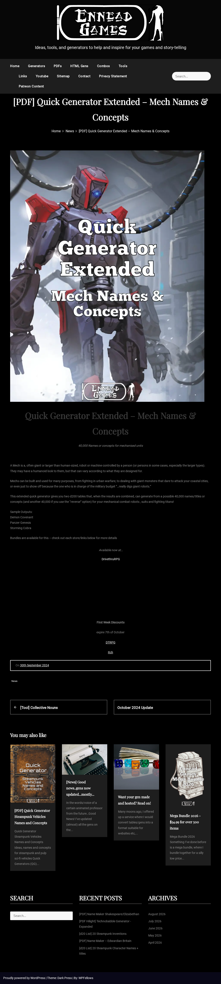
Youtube (42, 76)
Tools (123, 66)
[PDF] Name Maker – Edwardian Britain (105, 941)
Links (23, 76)
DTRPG (110, 642)
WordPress (38, 978)
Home (14, 66)
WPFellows (86, 978)
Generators (36, 66)
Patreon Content (31, 86)
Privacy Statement (113, 76)
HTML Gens (79, 66)
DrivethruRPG (111, 559)
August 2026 (157, 914)
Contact (84, 76)
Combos (103, 66)
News (14, 681)
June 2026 (155, 928)
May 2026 (155, 935)
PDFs (58, 66)
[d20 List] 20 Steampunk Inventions (102, 933)
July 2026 (154, 921)
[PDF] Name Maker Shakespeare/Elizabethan (109, 914)
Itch (110, 652)
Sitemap (63, 76)
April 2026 (155, 942)
